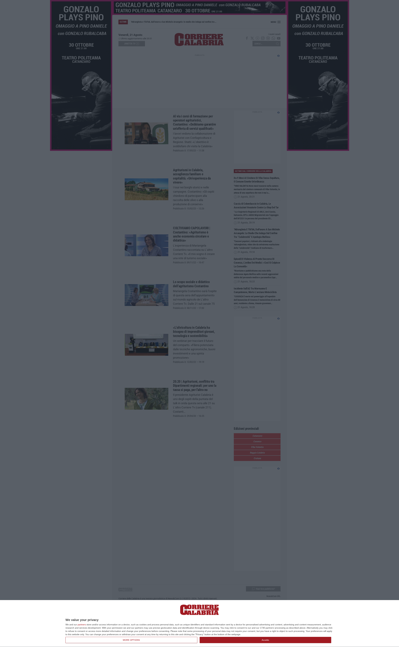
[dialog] (199, 623)
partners (82, 624)
